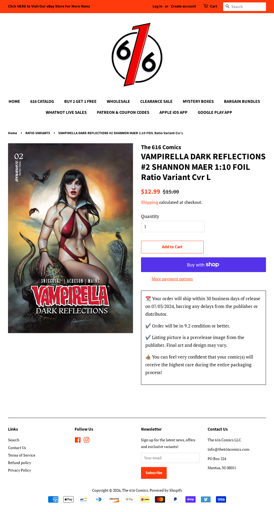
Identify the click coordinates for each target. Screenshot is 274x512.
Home (12, 133)
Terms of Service (21, 455)
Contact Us (17, 447)
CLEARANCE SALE (156, 101)
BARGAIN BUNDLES (242, 101)
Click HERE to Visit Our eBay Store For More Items (49, 6)
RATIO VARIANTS (37, 133)
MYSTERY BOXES (198, 101)
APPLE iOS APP (173, 112)
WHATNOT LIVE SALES (66, 112)
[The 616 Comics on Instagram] (86, 440)
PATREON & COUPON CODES (123, 112)
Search (13, 439)
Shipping (149, 202)
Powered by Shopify (166, 490)
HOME (14, 101)
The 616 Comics (135, 490)
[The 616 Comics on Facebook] (78, 440)
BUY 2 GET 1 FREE (80, 101)
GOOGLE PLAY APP (215, 112)
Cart (213, 6)
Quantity (150, 216)
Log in (157, 6)
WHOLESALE (118, 101)
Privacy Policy (19, 470)
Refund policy (19, 462)
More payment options (172, 278)
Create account (183, 6)
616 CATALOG (42, 101)
